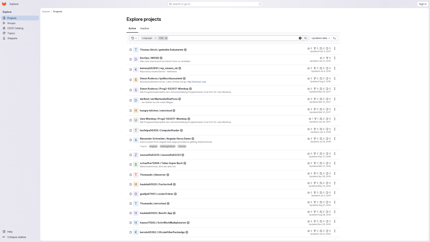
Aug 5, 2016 (325, 81)
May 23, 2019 (324, 186)
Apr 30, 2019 (324, 176)
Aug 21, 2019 (325, 205)
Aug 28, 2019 (324, 214)
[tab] (132, 28)
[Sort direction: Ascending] (334, 38)
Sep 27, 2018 (324, 156)
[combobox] (321, 38)
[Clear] (300, 38)
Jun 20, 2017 (324, 121)
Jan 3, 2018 (325, 132)
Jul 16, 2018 (325, 141)
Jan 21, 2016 (325, 61)
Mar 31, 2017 (325, 102)
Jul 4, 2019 (325, 195)
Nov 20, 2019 (324, 224)
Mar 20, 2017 (324, 91)
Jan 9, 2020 (325, 234)
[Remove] (166, 38)
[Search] (305, 38)
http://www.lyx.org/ (196, 81)
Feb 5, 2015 (325, 51)
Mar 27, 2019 (324, 166)
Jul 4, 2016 (325, 71)
